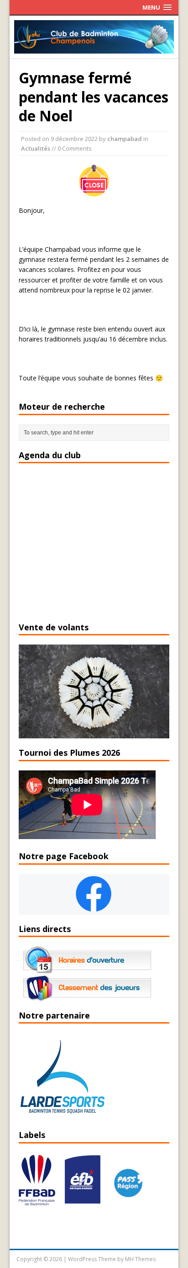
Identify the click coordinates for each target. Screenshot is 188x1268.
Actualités (35, 148)
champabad (124, 139)
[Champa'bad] (94, 48)
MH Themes (140, 1259)
